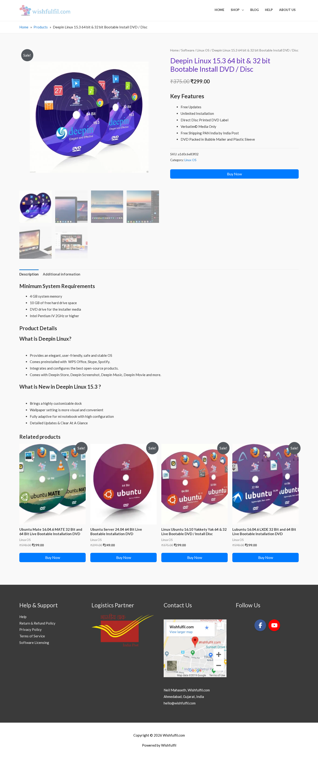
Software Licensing (34, 642)
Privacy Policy (30, 629)
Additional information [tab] (61, 274)
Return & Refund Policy (37, 623)
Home (174, 50)
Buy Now (234, 174)
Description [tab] (29, 274)
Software (187, 50)
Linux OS (203, 50)
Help (23, 617)
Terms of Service (32, 636)
